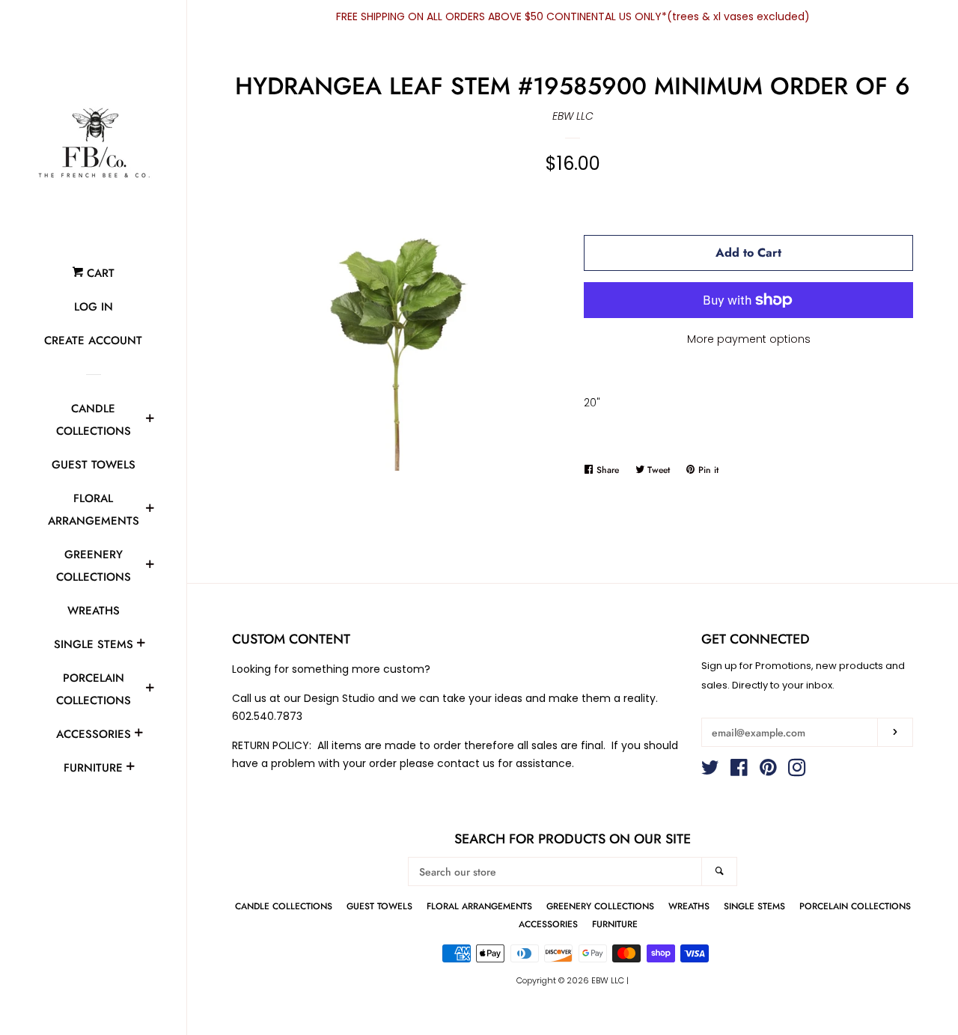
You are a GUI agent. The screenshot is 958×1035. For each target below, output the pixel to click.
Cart (99, 273)
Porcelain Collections (93, 689)
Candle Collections (93, 419)
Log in (93, 307)
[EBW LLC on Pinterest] (768, 770)
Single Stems (93, 644)
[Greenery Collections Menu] (149, 566)
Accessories (93, 734)
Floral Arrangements (93, 509)
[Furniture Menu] (130, 768)
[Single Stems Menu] (140, 645)
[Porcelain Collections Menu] (149, 690)
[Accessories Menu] (138, 734)
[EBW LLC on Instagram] (797, 770)
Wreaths (93, 610)
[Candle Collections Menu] (149, 420)
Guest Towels (93, 465)
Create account (93, 340)
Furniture (93, 768)
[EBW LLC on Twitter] (710, 770)
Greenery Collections (93, 565)
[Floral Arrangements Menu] (149, 510)
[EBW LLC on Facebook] (739, 770)
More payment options (749, 339)
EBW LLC (573, 116)
